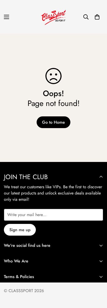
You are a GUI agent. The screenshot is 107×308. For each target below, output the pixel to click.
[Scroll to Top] (97, 280)
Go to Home (53, 122)
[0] (97, 17)
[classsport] (53, 17)
